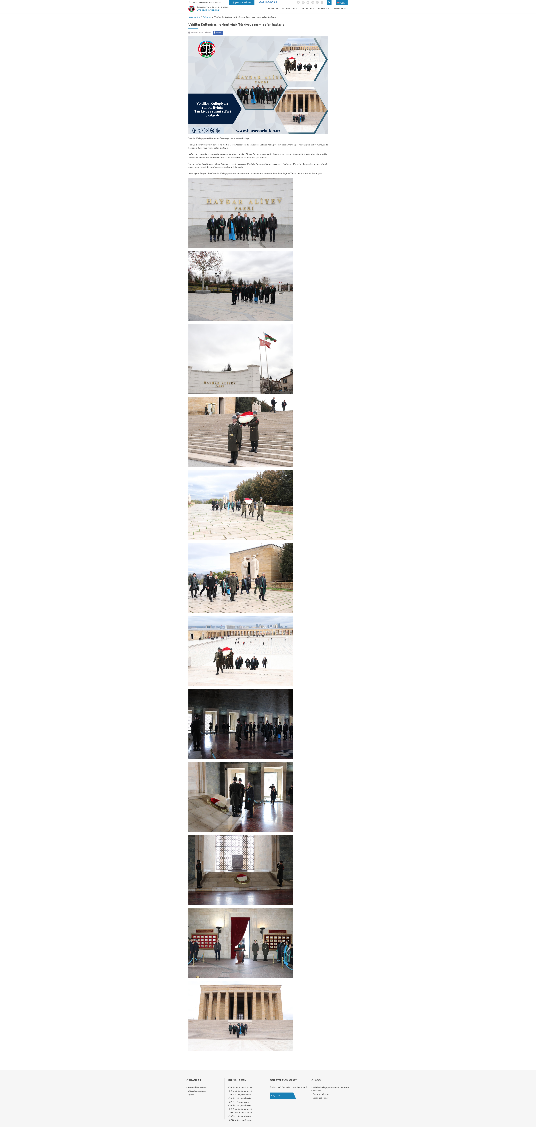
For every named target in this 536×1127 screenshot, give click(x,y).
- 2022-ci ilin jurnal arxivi (240, 1120)
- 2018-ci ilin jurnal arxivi (240, 1105)
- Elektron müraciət (320, 1094)
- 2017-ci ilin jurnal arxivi (239, 1102)
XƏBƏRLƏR (273, 8)
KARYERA (322, 8)
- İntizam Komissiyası (196, 1087)
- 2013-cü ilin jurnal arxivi (240, 1087)
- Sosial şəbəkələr (319, 1098)
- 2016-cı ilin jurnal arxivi (240, 1098)
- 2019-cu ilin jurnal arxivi (240, 1109)
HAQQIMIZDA (289, 8)
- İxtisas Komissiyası (196, 1091)
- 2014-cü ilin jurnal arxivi (240, 1091)
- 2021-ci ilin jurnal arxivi (239, 1116)
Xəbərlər (207, 17)
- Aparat (190, 1095)
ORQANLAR (307, 8)
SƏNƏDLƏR (338, 8)
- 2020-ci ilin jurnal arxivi (240, 1113)
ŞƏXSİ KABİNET (243, 3)
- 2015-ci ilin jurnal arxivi (239, 1095)
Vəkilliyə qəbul (268, 2)
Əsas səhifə (194, 17)
